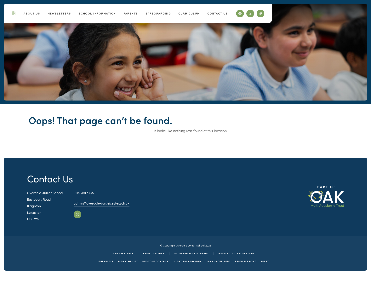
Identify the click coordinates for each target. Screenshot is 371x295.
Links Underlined (218, 261)
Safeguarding (158, 13)
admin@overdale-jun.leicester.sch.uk (101, 203)
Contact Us (217, 13)
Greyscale (106, 261)
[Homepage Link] (14, 14)
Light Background (187, 261)
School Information (97, 13)
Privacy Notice (153, 253)
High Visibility (128, 261)
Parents (130, 13)
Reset (265, 261)
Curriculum (189, 13)
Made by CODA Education (236, 253)
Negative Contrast (156, 261)
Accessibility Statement (191, 253)
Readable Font (245, 261)
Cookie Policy (123, 253)
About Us (32, 13)
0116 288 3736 (84, 193)
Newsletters (59, 13)
